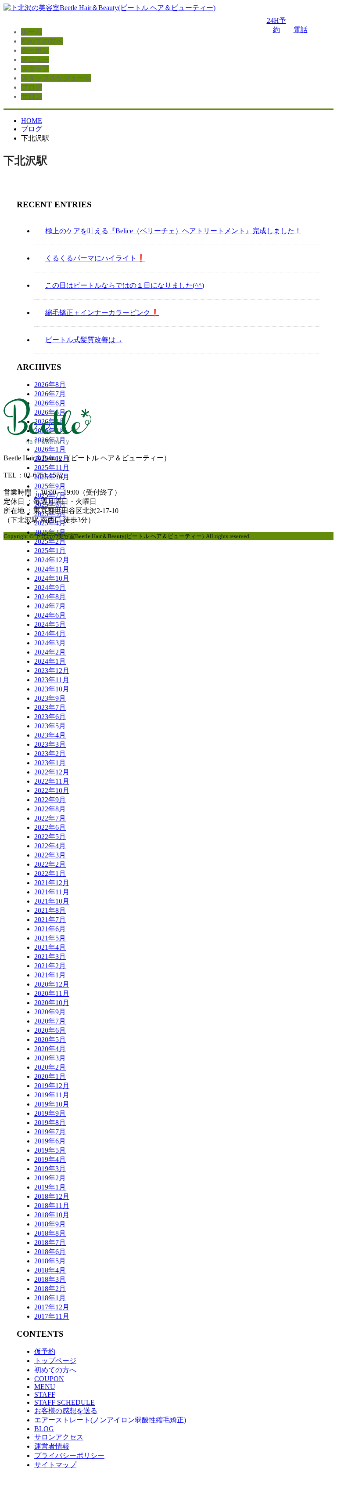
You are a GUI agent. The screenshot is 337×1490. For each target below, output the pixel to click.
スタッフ (35, 68)
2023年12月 (51, 670)
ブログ (31, 87)
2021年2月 (50, 965)
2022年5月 (50, 836)
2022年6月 (50, 827)
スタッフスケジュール (56, 78)
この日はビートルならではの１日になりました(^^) (124, 285)
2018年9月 (50, 1224)
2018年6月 (50, 1251)
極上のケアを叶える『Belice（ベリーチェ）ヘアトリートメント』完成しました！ (173, 231)
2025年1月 (50, 550)
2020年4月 (50, 1048)
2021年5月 (50, 938)
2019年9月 (50, 1113)
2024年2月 (50, 652)
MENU (44, 1386)
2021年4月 (50, 947)
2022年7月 (50, 818)
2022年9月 (50, 799)
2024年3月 (50, 643)
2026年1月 (50, 449)
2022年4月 (50, 846)
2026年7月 (50, 394)
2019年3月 (50, 1168)
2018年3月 (50, 1279)
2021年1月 (50, 975)
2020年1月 (50, 1076)
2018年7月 (50, 1242)
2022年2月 (50, 864)
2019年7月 (50, 1132)
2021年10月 (51, 901)
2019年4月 (50, 1159)
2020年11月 (51, 993)
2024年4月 (50, 633)
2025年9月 (50, 486)
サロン (31, 96)
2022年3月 (50, 855)
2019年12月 (51, 1085)
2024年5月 (50, 624)
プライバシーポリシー (69, 1455)
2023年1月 (50, 763)
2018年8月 (50, 1233)
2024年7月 (50, 606)
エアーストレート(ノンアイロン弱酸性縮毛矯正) (110, 1420)
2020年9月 (50, 1012)
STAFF (44, 1394)
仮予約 (44, 1351)
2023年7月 (50, 707)
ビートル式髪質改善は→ (83, 340)
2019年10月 (51, 1104)
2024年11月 (51, 569)
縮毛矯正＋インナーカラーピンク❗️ (102, 312)
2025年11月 (51, 467)
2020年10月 (51, 1002)
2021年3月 (50, 956)
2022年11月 (51, 781)
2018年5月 (50, 1261)
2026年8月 (50, 384)
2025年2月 (50, 541)
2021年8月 (50, 910)
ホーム (31, 32)
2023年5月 (50, 726)
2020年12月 (51, 984)
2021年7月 (50, 919)
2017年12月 (51, 1307)
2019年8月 (50, 1122)
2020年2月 (50, 1067)
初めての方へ (42, 41)
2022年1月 (50, 873)
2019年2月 (50, 1178)
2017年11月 (51, 1316)
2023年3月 (50, 744)
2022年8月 (50, 809)
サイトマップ (55, 1464)
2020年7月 (50, 1021)
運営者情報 (51, 1446)
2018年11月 (51, 1205)
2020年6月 (50, 1030)
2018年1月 (50, 1298)
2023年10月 (51, 689)
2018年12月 (51, 1196)
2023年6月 (50, 716)
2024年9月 (50, 587)
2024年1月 (50, 661)
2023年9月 (50, 698)
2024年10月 (51, 578)
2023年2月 (50, 753)
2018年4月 (50, 1270)
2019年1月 (50, 1187)
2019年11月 (51, 1095)
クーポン (35, 50)
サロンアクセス (58, 1437)
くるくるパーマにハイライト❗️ (95, 258)
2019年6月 (50, 1141)
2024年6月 (50, 615)
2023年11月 (51, 680)
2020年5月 (50, 1039)
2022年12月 (51, 772)
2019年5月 (50, 1150)
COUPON (49, 1378)
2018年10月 (51, 1215)
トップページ (55, 1360)
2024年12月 (51, 560)
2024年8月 (50, 596)
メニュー (35, 59)
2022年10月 (51, 790)
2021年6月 (50, 929)
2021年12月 (51, 882)
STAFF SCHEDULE (64, 1402)
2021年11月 (51, 892)
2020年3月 (50, 1058)
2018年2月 (50, 1288)
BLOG (44, 1428)
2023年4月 (50, 735)
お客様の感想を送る (65, 1410)
